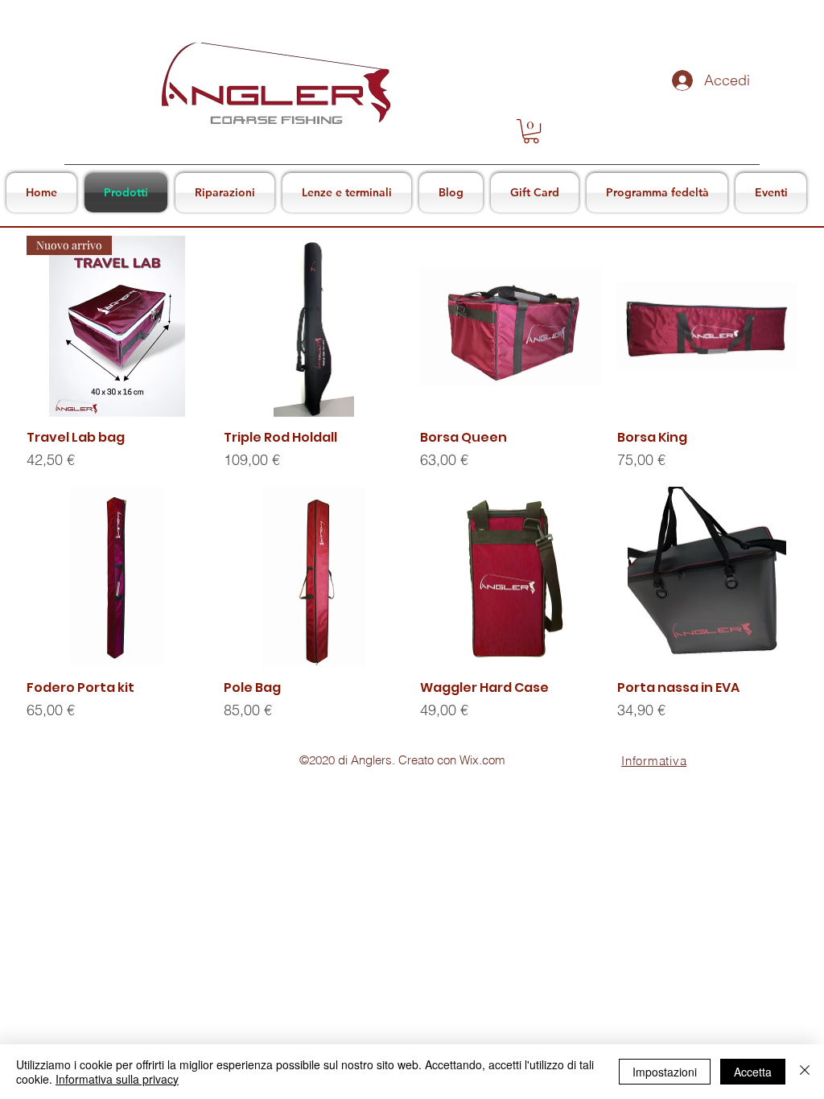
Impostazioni (664, 1072)
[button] (531, 131)
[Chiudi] (804, 1071)
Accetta (753, 1072)
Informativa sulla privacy (117, 1079)
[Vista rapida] (314, 326)
